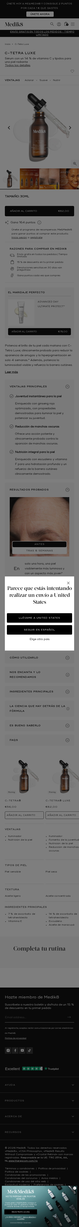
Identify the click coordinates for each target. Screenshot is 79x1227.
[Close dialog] (74, 1188)
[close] (68, 583)
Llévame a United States (39, 617)
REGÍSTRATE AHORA (21, 1212)
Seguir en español (39, 629)
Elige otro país (40, 639)
